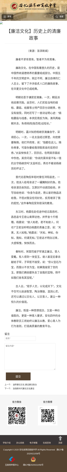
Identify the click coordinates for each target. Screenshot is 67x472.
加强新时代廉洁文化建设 (23, 389)
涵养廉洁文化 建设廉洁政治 (25, 385)
